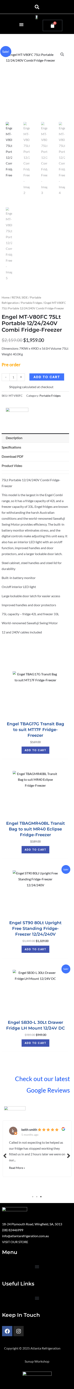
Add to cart (47, 377)
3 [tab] (41, 1197)
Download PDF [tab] (12, 456)
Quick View (35, 715)
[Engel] (17, 412)
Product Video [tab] (12, 466)
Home (5, 297)
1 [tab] (33, 1197)
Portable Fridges (31, 302)
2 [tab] (37, 1197)
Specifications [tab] (11, 447)
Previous (5, 1155)
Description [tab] (14, 438)
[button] (37, 7)
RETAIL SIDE (20, 297)
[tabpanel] (37, 1147)
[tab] (35, 472)
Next (69, 1155)
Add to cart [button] (35, 750)
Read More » (17, 1167)
